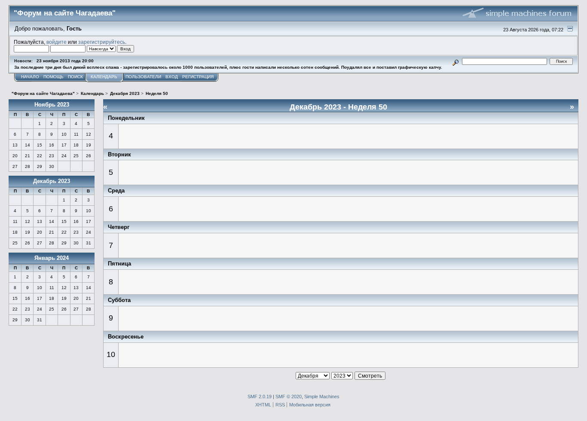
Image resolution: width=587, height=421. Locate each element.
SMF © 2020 (288, 396)
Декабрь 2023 (51, 181)
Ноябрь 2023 (51, 104)
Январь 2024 (51, 258)
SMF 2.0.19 (260, 396)
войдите (56, 42)
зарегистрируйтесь (101, 42)
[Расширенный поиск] (455, 61)
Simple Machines (321, 396)
